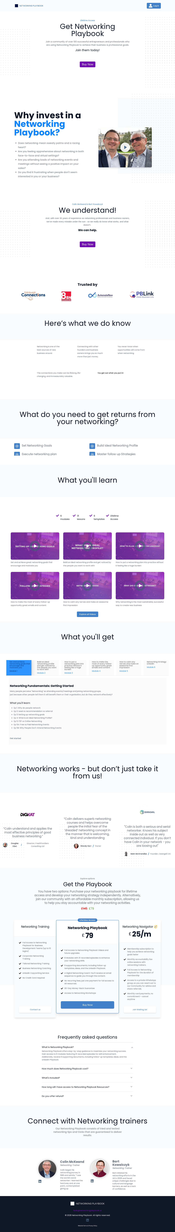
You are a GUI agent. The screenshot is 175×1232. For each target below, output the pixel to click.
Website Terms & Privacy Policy (87, 1226)
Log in (156, 6)
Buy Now (87, 64)
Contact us (35, 1009)
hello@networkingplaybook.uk (87, 1210)
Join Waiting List (139, 1009)
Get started (15, 738)
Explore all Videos (87, 614)
